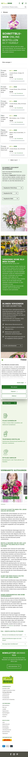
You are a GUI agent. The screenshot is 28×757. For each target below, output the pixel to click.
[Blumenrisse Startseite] (6, 3)
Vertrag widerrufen (7, 692)
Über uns (4, 707)
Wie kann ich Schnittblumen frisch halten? (12, 635)
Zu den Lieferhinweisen (10, 345)
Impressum (5, 733)
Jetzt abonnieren (12, 666)
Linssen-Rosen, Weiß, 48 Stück (18, 103)
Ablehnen (14, 395)
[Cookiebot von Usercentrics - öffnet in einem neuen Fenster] (20, 360)
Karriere (4, 716)
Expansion (4, 714)
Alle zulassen (14, 386)
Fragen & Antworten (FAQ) (8, 690)
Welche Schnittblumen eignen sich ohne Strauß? (11, 639)
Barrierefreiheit (6, 731)
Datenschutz (5, 726)
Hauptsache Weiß (8, 198)
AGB (3, 722)
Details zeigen (20, 382)
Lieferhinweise (5, 694)
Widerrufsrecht (6, 724)
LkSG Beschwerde (6, 729)
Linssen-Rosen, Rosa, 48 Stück (18, 89)
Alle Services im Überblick (8, 699)
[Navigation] (26, 3)
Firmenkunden (5, 697)
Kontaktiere (10, 625)
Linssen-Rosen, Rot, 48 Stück (17, 148)
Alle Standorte (5, 705)
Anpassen (13, 391)
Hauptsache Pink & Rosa (10, 188)
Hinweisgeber (5, 727)
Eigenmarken (5, 711)
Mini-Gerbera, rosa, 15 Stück (17, 118)
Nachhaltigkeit (5, 712)
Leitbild (4, 709)
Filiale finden (7, 403)
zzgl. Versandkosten (18, 93)
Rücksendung (5, 695)
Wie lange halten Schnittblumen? (10, 644)
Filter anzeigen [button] (6, 62)
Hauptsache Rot (8, 193)
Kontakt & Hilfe (6, 688)
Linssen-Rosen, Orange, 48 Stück (17, 73)
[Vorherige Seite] (9, 160)
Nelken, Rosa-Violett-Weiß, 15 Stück (17, 133)
